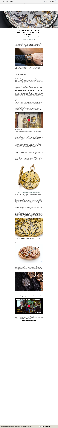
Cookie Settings (42, 426)
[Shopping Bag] (55, 1)
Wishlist (53, 1)
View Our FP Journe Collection (29, 320)
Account (50, 1)
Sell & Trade (11, 1)
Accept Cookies (47, 426)
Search (46, 1)
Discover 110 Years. (29, 3)
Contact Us (7, 1)
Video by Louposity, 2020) (19, 129)
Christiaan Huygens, (34, 102)
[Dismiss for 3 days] (56, 3)
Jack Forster (25, 39)
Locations (3, 1)
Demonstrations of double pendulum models (31, 137)
